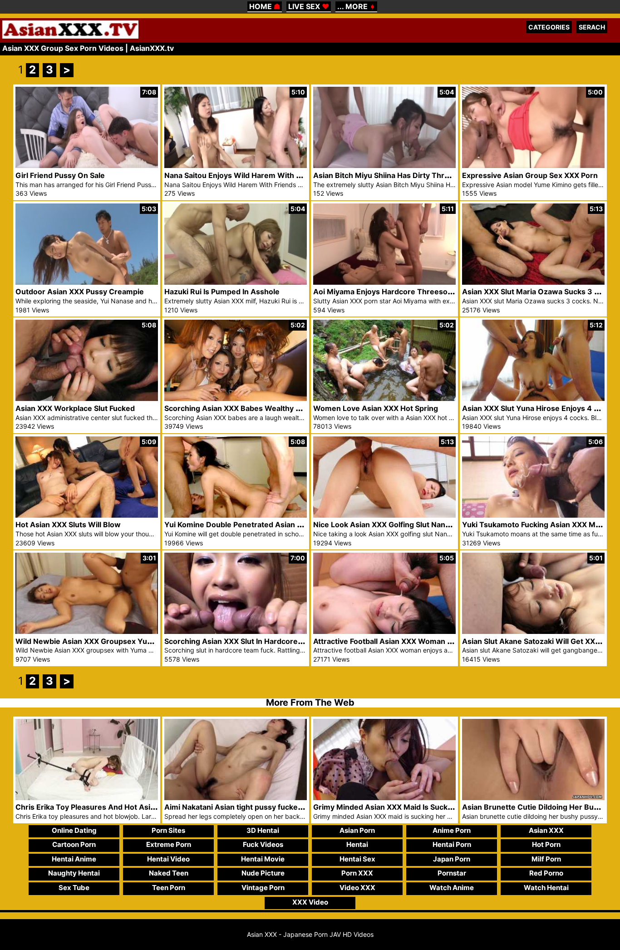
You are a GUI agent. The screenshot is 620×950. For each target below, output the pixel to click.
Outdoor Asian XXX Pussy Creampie (79, 291)
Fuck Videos (263, 844)
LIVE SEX (308, 6)
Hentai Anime (74, 859)
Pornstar (452, 873)
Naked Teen (168, 873)
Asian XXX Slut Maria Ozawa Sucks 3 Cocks (539, 291)
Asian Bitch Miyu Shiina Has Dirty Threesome (393, 175)
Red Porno (546, 873)
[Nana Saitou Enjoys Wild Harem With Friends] (235, 165)
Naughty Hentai (74, 873)
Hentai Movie (263, 859)
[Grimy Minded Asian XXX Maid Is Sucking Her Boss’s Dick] (384, 798)
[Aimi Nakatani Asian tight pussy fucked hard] (235, 798)
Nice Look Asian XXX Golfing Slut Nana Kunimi (394, 524)
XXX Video (310, 902)
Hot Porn (546, 844)
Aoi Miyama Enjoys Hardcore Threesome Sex (393, 291)
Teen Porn (168, 887)
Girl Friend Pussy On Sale (60, 175)
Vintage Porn (263, 887)
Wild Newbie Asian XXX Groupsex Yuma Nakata (99, 641)
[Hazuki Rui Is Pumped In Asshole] (235, 282)
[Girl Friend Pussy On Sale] (86, 165)
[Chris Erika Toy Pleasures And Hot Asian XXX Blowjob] (86, 798)
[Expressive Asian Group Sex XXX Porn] (533, 165)
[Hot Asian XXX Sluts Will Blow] (86, 515)
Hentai (357, 844)
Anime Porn (452, 830)
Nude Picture (263, 873)
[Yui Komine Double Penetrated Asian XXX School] (235, 515)
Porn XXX (357, 873)
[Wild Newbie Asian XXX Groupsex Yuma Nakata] (86, 631)
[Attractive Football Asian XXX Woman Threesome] (384, 631)
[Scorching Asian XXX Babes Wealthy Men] (235, 398)
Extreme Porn (168, 844)
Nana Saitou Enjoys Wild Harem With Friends (243, 175)
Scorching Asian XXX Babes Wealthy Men (237, 408)
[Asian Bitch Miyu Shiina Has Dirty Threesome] (384, 165)
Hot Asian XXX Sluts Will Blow (68, 524)
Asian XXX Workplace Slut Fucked (75, 408)
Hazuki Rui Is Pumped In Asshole (222, 291)
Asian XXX (546, 830)
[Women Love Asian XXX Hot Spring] (384, 398)
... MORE (356, 6)
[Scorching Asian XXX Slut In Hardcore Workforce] (235, 631)
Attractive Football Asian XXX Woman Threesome (401, 641)
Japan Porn (451, 859)
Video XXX (357, 887)
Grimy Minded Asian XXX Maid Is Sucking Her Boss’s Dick (414, 806)
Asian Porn (357, 830)
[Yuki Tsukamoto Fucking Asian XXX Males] (533, 515)
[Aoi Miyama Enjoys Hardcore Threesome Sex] (384, 282)
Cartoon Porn (74, 844)
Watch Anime (451, 887)
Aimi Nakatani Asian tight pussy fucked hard (242, 806)
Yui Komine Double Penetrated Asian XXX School (251, 524)
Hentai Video (168, 859)
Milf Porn (546, 859)
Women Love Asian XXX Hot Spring (375, 408)
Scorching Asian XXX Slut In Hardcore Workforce (251, 641)
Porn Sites (168, 830)
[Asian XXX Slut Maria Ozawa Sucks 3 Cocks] (533, 282)
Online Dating (74, 830)
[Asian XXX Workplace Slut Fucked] (86, 398)
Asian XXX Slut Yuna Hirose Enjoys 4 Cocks (539, 408)
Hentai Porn (452, 844)
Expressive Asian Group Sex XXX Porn (530, 175)
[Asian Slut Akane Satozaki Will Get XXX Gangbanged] (533, 631)
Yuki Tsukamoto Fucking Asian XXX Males (536, 524)
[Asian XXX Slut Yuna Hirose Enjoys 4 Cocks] (533, 398)
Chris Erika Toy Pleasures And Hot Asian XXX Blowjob (110, 806)
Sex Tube (74, 887)
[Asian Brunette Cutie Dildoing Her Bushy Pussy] (533, 798)
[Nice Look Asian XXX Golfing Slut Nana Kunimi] (384, 515)
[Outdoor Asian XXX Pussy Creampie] (86, 282)
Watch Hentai (546, 887)
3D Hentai (262, 830)
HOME (264, 6)
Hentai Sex (357, 859)
